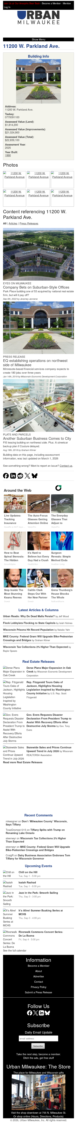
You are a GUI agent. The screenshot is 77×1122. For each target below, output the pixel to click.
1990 (8, 155)
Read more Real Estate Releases (22, 762)
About (38, 971)
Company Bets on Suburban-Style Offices (36, 287)
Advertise (38, 976)
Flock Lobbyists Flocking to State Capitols (29, 623)
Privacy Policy (38, 987)
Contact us (66, 465)
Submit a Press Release (38, 992)
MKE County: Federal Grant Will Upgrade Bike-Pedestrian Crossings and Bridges (38, 848)
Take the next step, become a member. (38, 1054)
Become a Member (38, 965)
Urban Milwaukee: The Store (38, 1066)
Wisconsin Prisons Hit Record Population (28, 629)
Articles (13, 223)
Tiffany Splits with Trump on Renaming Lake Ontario (35, 831)
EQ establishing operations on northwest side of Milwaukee (35, 362)
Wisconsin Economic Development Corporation (44, 376)
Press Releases (29, 223)
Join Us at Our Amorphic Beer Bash (22, 3)
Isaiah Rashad (27, 882)
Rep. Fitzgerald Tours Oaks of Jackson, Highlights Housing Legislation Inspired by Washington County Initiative (48, 687)
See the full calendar (14, 950)
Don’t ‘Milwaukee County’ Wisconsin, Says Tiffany (37, 822)
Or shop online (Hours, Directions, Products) (38, 1116)
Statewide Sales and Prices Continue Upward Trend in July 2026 (49, 749)
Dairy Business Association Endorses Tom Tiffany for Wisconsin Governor (38, 856)
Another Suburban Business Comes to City (37, 438)
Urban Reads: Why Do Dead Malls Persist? (29, 616)
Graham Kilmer (28, 449)
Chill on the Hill (28, 872)
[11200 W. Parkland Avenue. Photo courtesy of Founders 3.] (14, 179)
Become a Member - (52, 3)
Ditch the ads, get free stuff (38, 1058)
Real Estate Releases (38, 661)
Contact (38, 981)
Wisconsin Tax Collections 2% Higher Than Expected (35, 647)
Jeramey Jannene (29, 298)
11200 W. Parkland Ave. (31, 45)
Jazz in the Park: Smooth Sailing (38, 892)
